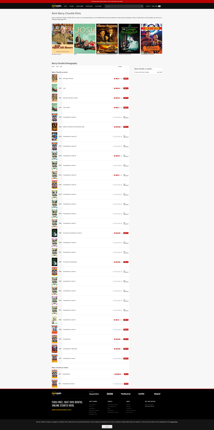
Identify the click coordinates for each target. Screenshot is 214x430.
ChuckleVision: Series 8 (69, 271)
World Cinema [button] (79, 6)
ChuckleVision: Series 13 (69, 204)
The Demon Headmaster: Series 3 (72, 233)
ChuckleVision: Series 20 (69, 136)
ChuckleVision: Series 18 (69, 156)
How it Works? (92, 404)
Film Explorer (110, 410)
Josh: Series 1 (66, 107)
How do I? (91, 406)
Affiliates (128, 406)
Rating (120, 66)
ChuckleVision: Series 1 (69, 358)
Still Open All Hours (56, 54)
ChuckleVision (67, 339)
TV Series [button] (71, 6)
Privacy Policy (129, 412)
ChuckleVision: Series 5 (69, 300)
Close (107, 426)
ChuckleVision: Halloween (147, 54)
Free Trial (60, 19)
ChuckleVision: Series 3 (69, 320)
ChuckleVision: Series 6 (69, 291)
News (109, 408)
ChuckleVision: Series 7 (69, 281)
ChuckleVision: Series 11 (69, 223)
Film (61, 66)
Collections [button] (98, 6)
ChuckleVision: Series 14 (69, 194)
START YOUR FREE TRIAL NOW (107, 1)
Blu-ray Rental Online (113, 404)
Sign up (62, 49)
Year (57, 66)
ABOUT (128, 401)
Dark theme (154, 6)
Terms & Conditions (131, 410)
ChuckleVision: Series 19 (69, 146)
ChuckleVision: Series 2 (69, 329)
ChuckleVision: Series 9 (69, 252)
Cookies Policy (173, 422)
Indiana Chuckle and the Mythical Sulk (106, 54)
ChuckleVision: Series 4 (69, 310)
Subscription (92, 408)
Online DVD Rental (112, 406)
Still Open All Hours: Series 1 (70, 98)
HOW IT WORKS (93, 401)
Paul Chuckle (145, 72)
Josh (75, 54)
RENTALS (110, 401)
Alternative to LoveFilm (113, 412)
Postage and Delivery (94, 410)
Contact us (129, 408)
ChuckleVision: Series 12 (69, 214)
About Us (128, 404)
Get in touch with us (149, 406)
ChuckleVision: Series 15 (69, 185)
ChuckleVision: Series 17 (69, 165)
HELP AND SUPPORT (150, 401)
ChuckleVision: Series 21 (69, 117)
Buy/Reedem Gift (93, 414)
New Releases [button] (89, 6)
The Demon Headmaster (125, 54)
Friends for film (92, 412)
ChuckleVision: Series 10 (69, 242)
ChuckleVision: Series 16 (69, 175)
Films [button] (65, 6)
